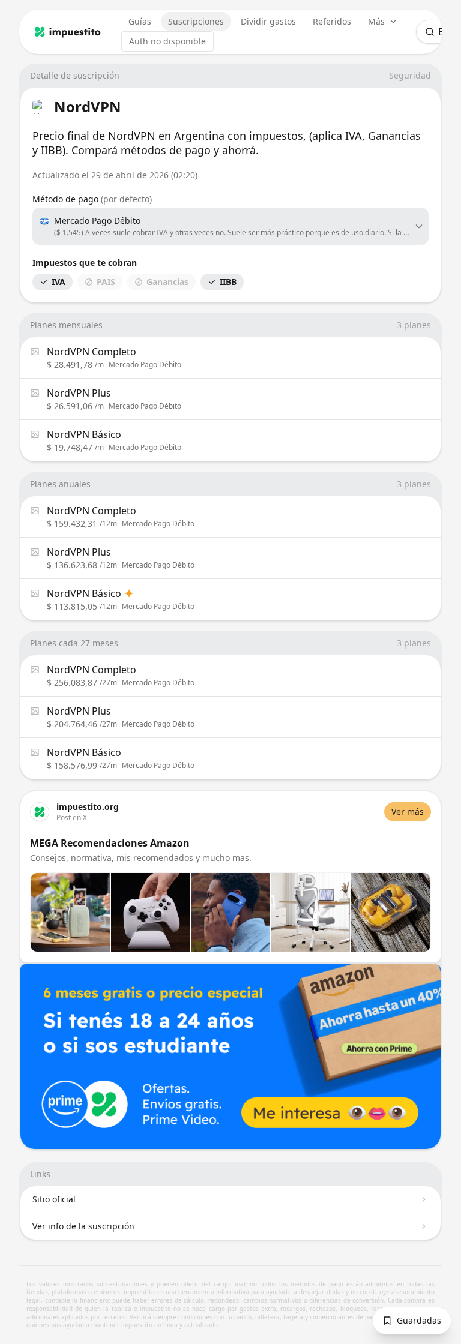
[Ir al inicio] (68, 31)
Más (376, 21)
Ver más (407, 811)
